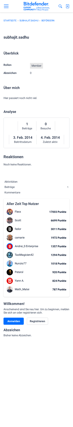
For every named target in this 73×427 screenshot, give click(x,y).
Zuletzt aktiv (50, 141)
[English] (36, 6)
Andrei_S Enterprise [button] (26, 246)
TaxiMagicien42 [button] (24, 254)
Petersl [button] (19, 272)
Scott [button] (18, 220)
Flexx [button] (18, 211)
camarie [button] (20, 237)
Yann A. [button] (19, 280)
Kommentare (12, 192)
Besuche (45, 128)
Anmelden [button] (13, 321)
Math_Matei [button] (22, 289)
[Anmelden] (67, 6)
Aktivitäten (11, 181)
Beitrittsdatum (23, 141)
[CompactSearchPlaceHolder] (60, 6)
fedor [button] (18, 228)
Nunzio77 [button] (20, 263)
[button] (10, 212)
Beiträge (27, 128)
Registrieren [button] (37, 321)
